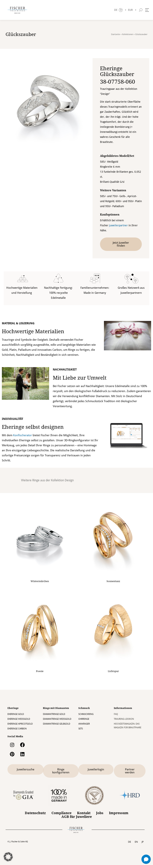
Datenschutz (35, 813)
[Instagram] (12, 744)
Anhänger (84, 724)
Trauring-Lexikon (124, 719)
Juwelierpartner (118, 225)
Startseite (115, 34)
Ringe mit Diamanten (56, 708)
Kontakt (83, 813)
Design (69, 480)
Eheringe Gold (15, 714)
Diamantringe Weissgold (57, 719)
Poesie (39, 671)
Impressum (118, 813)
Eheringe (12, 708)
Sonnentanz (113, 581)
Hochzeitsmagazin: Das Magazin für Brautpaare (127, 726)
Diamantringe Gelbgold (56, 724)
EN (136, 841)
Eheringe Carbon (17, 728)
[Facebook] (22, 744)
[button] (8, 857)
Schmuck (84, 708)
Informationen (123, 708)
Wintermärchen (40, 581)
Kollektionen (127, 34)
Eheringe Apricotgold (20, 724)
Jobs (99, 813)
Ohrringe (83, 719)
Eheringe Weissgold (18, 719)
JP (143, 841)
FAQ (116, 714)
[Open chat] (146, 859)
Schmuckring (85, 714)
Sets (80, 728)
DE (129, 841)
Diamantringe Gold (54, 714)
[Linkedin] (22, 754)
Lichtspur (113, 671)
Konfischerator (22, 435)
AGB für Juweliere (76, 817)
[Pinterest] (12, 754)
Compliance (61, 813)
